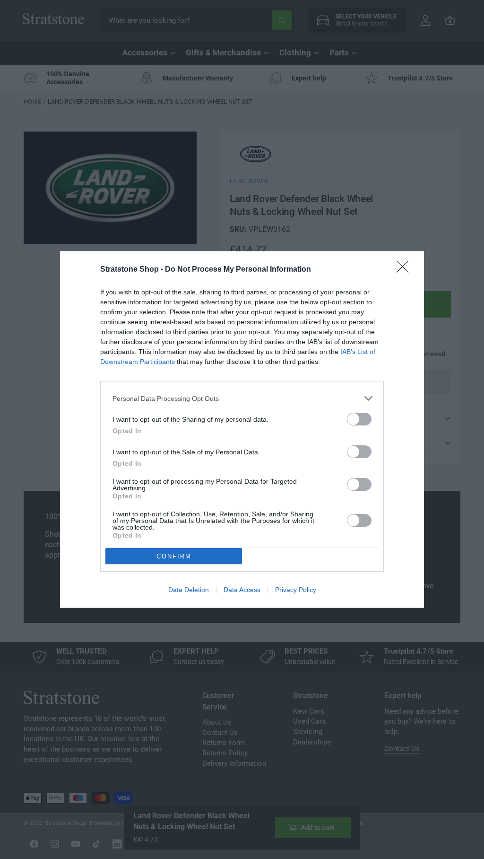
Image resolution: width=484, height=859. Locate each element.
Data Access (242, 589)
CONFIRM (173, 556)
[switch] (359, 419)
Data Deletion (188, 589)
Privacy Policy (295, 589)
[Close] (406, 270)
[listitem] (242, 398)
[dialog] (242, 429)
